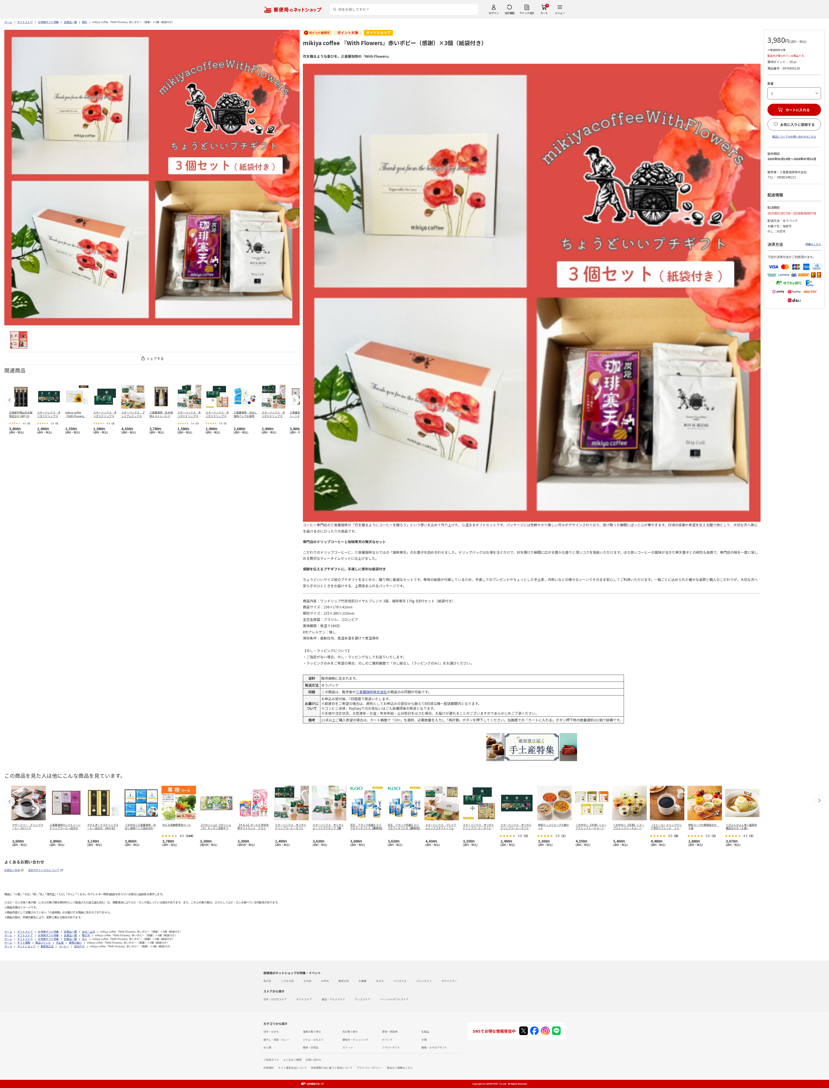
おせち (380, 981)
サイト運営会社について (292, 1067)
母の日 (267, 981)
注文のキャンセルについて (43, 870)
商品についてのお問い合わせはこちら (794, 136)
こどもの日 (287, 981)
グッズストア (362, 999)
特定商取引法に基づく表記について (331, 1067)
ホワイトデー (449, 981)
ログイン (494, 13)
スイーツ (347, 1047)
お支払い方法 (12, 870)
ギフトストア (304, 999)
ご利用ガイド (271, 1059)
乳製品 (425, 1031)
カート (544, 13)
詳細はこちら (813, 244)
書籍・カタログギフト (434, 1047)
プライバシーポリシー (370, 1067)
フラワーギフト (391, 1047)
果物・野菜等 (389, 1031)
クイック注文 (526, 13)
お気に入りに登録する (797, 124)
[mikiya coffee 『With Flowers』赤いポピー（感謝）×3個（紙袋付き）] (18, 339)
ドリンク (387, 1039)
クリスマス (400, 981)
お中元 (325, 981)
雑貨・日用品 (310, 1047)
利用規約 (268, 1067)
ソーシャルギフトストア (394, 999)
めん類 (267, 1047)
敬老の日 (344, 981)
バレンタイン (424, 981)
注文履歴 (509, 13)
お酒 (424, 1039)
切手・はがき (271, 1031)
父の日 (307, 981)
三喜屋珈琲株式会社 (371, 691)
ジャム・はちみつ (313, 1039)
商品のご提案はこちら (400, 1067)
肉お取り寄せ (350, 1031)
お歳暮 (362, 981)
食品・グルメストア (333, 999)
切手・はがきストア (275, 999)
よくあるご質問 (292, 1059)
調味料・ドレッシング (355, 1039)
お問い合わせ (313, 1059)
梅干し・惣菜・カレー (276, 1039)
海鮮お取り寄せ (312, 1031)
